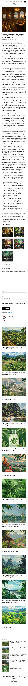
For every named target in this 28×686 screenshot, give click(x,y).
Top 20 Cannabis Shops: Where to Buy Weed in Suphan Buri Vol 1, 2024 (13, 373)
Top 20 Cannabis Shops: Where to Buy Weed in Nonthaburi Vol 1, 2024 (13, 474)
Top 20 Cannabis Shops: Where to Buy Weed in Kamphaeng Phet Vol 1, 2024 (13, 550)
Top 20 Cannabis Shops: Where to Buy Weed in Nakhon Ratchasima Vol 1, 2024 (13, 525)
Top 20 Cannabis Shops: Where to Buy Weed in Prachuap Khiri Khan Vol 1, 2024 (13, 424)
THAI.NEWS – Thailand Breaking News (14, 677)
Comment (3, 275)
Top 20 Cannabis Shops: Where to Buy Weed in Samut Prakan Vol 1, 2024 (13, 500)
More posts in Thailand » (22, 324)
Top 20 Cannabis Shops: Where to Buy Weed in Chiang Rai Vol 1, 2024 (13, 398)
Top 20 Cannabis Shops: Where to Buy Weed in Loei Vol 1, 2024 (13, 626)
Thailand (9, 312)
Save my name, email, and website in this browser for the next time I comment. (13, 304)
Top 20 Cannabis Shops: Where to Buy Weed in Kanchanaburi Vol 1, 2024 (13, 601)
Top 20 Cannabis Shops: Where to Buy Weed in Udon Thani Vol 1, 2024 (13, 449)
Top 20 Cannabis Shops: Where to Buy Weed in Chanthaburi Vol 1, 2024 (13, 348)
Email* (3, 296)
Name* (3, 291)
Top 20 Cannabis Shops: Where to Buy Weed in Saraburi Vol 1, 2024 (13, 576)
